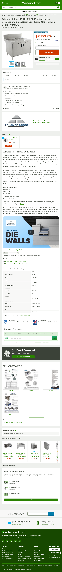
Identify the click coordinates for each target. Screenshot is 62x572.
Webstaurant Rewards (7, 550)
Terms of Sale (5, 565)
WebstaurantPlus (6, 548)
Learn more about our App (47, 524)
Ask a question (13, 29)
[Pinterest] (19, 541)
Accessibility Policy (30, 565)
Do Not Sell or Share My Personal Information (48, 565)
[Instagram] (3, 541)
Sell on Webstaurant (39, 558)
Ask (55, 338)
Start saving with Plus (17, 524)
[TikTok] (15, 541)
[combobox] (31, 7)
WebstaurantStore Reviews (24, 558)
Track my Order (55, 552)
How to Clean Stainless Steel (19, 422)
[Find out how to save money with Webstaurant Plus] (3, 138)
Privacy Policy (46, 342)
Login (37, 43)
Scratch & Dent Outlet (23, 550)
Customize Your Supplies (8, 554)
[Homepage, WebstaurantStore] (31, 3)
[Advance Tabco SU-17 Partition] (10, 142)
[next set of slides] (59, 452)
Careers (36, 552)
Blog (19, 548)
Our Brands (37, 550)
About (5, 252)
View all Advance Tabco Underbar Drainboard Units (41, 121)
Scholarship (37, 556)
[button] (11, 64)
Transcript (11, 252)
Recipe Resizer (5, 556)
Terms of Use (38, 342)
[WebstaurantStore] (22, 532)
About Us (36, 548)
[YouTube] (7, 541)
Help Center (55, 549)
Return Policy (37, 560)
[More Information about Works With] (10, 134)
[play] (31, 232)
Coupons (20, 554)
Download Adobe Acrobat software (36, 417)
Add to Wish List (47, 64)
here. (22, 204)
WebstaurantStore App (7, 552)
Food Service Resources (24, 556)
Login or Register (31, 499)
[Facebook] (11, 541)
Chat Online (53, 555)
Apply (57, 59)
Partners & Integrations (7, 558)
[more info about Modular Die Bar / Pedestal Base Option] (55, 48)
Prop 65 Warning (24, 315)
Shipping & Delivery (55, 557)
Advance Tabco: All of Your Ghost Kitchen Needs (17, 263)
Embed (16, 252)
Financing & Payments (39, 554)
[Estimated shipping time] (28, 88)
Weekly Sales (21, 552)
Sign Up (51, 514)
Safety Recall (21, 560)
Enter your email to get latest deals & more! (16, 514)
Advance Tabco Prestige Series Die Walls (16, 250)
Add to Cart (8, 145)
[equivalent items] (15, 430)
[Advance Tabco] (16, 121)
